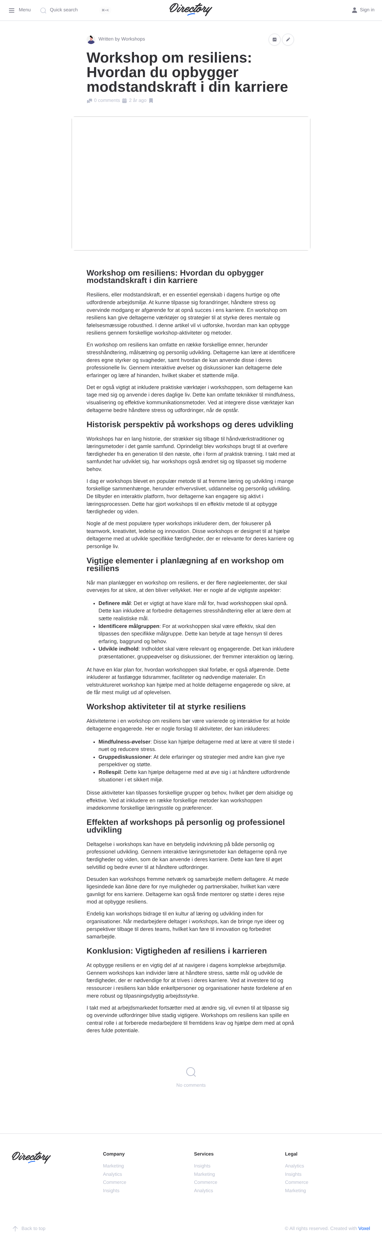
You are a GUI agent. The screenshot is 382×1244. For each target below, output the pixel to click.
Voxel (364, 1228)
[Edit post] (288, 39)
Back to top (33, 1228)
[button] (275, 39)
